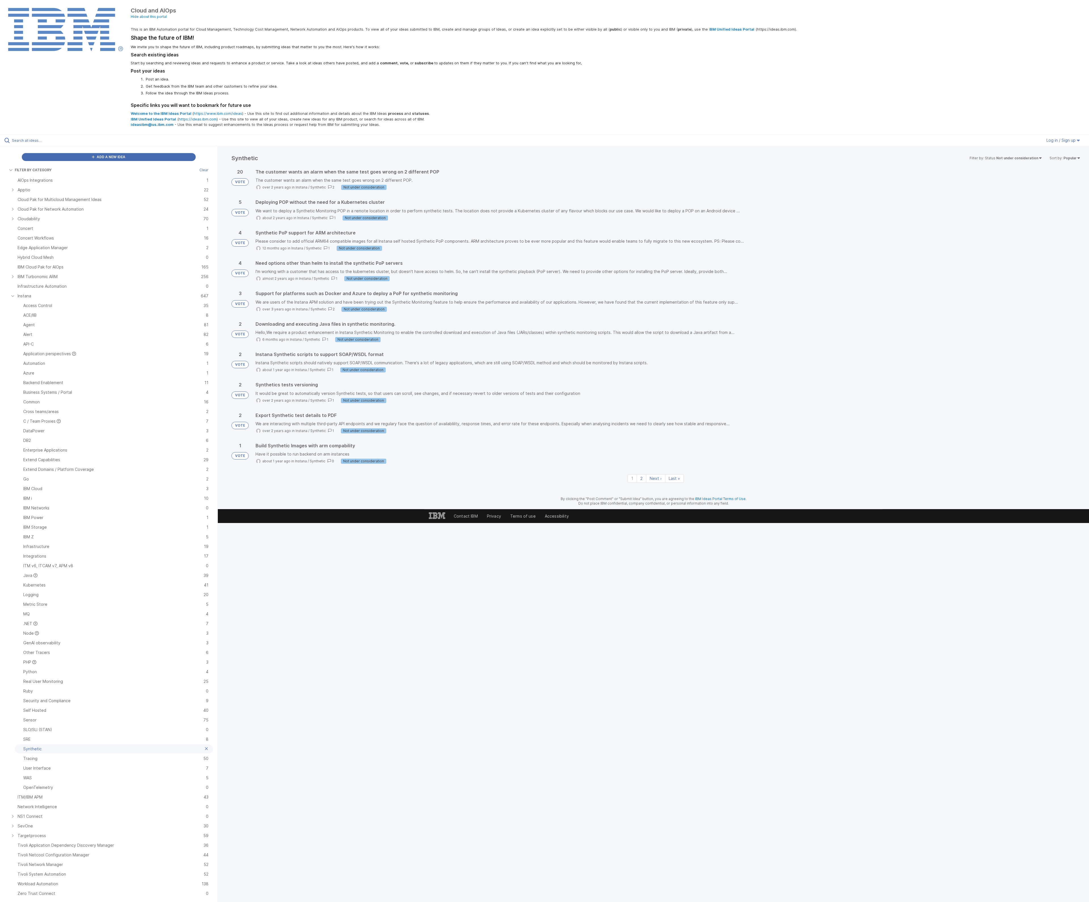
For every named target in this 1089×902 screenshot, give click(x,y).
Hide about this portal (149, 16)
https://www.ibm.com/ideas (218, 113)
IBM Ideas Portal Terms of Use (720, 499)
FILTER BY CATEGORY (33, 170)
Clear (203, 170)
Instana (301, 187)
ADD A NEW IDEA (110, 157)
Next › (656, 478)
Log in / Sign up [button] (1061, 140)
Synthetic (318, 187)
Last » (674, 478)
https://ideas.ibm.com (198, 119)
